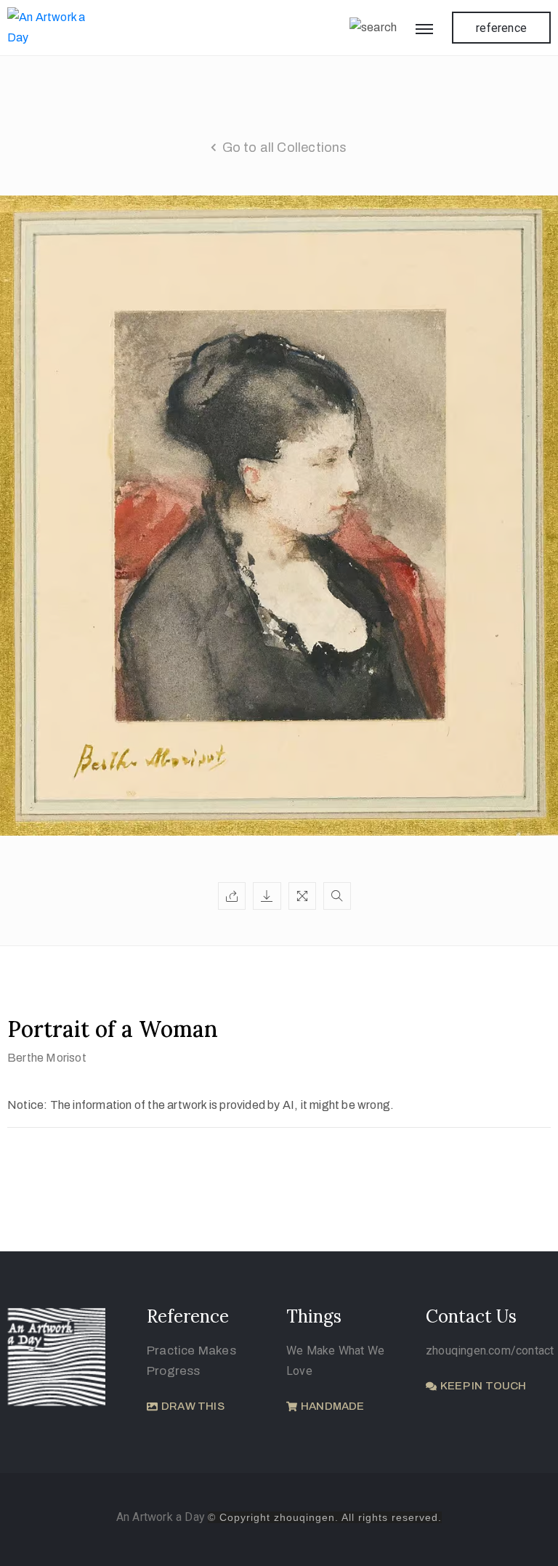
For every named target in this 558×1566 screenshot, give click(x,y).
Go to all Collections (284, 147)
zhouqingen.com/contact (490, 1350)
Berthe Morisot (46, 1058)
